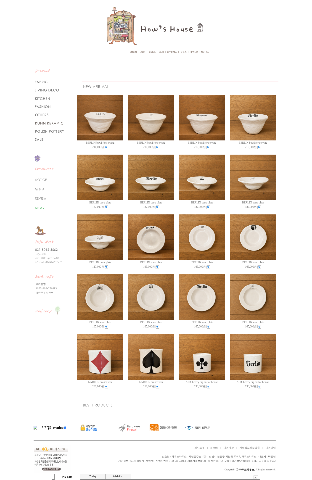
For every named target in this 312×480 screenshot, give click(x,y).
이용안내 (271, 447)
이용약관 (229, 447)
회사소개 (199, 447)
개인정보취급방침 (250, 447)
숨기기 (255, 477)
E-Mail (214, 447)
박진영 (150, 461)
